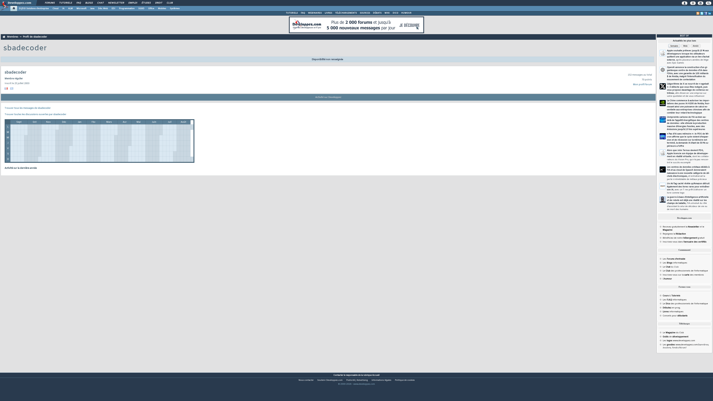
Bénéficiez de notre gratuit (683, 238)
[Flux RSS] (697, 13)
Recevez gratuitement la (681, 227)
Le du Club (673, 332)
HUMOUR (406, 13)
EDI (113, 8)
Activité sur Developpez (328, 97)
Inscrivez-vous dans (685, 242)
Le (666, 267)
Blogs (89, 2)
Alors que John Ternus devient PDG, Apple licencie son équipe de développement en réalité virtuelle (688, 156)
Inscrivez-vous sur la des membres (683, 275)
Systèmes (175, 8)
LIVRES (328, 13)
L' (667, 279)
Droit (158, 2)
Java (92, 8)
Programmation (127, 8)
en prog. (672, 308)
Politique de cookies (405, 380)
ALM (70, 8)
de (675, 336)
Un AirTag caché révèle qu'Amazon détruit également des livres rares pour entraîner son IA (688, 188)
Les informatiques (675, 263)
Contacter (338, 375)
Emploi (132, 2)
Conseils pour (675, 315)
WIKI (387, 13)
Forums (49, 2)
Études (146, 2)
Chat (100, 2)
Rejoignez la (674, 234)
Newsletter (116, 2)
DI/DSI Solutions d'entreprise (34, 8)
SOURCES (365, 13)
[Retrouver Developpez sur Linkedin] (709, 13)
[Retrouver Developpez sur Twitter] (701, 13)
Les (674, 259)
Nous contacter (306, 380)
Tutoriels (65, 2)
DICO (395, 13)
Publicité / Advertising (357, 380)
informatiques (673, 311)
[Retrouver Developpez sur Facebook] (705, 13)
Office (151, 8)
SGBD (141, 8)
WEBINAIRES (315, 13)
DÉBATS (377, 13)
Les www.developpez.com (679, 340)
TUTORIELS (292, 13)
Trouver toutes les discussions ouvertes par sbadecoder (35, 114)
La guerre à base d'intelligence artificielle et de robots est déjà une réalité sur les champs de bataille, (688, 203)
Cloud (55, 8)
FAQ (78, 2)
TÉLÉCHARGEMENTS (346, 13)
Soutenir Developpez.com (330, 380)
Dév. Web (103, 8)
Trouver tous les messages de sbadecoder (28, 108)
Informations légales (381, 380)
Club (169, 2)
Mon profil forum (642, 84)
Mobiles (162, 8)
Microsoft (81, 8)
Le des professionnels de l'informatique (685, 271)
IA (63, 8)
